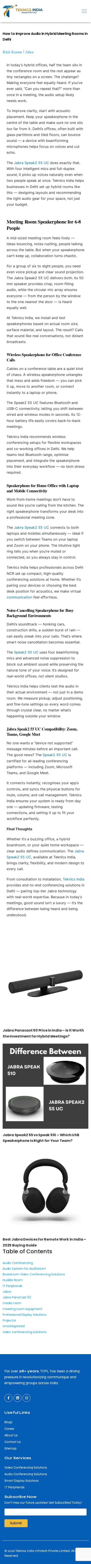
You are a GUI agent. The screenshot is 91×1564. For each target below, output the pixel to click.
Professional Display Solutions (24, 1314)
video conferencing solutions (24, 1332)
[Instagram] (26, 1398)
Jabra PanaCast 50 (17, 1297)
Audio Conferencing (18, 1263)
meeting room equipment (22, 1309)
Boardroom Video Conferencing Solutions (34, 1274)
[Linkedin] (17, 1398)
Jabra (29, 52)
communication (19, 597)
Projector (9, 1320)
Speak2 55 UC (26, 652)
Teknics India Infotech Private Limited (42, 1551)
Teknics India (73, 879)
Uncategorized (14, 1326)
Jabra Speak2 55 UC (31, 163)
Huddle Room (13, 1280)
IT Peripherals (12, 1286)
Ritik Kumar (12, 52)
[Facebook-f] (8, 1398)
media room (12, 1303)
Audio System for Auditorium (24, 1268)
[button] (68, 11)
